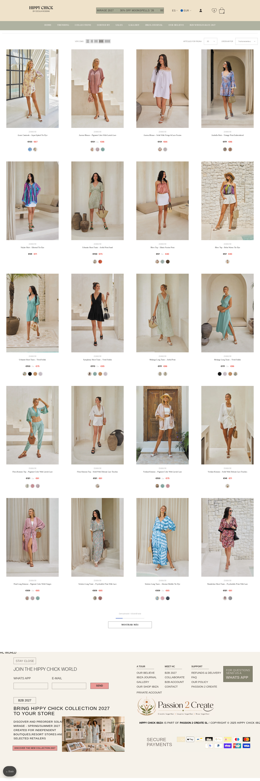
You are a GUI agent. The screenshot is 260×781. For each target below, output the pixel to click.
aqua (30, 149)
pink (100, 598)
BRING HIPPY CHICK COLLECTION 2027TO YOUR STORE (56, 711)
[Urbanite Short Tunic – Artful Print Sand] (97, 200)
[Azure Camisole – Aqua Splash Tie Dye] (32, 88)
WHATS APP (22, 678)
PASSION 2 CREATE (204, 686)
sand (95, 261)
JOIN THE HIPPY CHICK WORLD (45, 668)
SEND (99, 685)
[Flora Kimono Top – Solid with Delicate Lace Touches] (97, 425)
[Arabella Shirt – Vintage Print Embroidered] (227, 88)
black (168, 261)
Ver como (79, 41)
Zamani (32, 132)
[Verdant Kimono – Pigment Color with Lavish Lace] (162, 425)
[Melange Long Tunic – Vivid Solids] (227, 313)
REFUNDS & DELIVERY (206, 672)
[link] (170, 13)
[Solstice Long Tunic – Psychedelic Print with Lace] (97, 537)
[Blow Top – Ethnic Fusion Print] (162, 200)
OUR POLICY (199, 682)
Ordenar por (227, 41)
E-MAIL (57, 678)
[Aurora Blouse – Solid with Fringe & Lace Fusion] (162, 88)
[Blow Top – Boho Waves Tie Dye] (227, 200)
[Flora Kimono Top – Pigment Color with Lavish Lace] (32, 425)
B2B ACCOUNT (174, 682)
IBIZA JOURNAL (147, 677)
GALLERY (143, 682)
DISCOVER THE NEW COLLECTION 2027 (34, 748)
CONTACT (171, 686)
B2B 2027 (24, 700)
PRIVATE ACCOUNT (149, 692)
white (160, 149)
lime (35, 149)
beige (230, 149)
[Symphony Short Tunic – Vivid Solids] (97, 313)
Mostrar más (130, 625)
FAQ (194, 677)
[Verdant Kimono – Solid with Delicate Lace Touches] (227, 425)
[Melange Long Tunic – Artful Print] (162, 313)
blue (225, 149)
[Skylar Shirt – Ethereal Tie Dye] (32, 200)
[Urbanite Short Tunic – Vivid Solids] (32, 313)
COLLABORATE (175, 677)
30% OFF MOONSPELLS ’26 (137, 10)
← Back (10, 771)
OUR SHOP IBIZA (148, 686)
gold (97, 149)
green (103, 149)
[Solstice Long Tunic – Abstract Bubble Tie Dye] (162, 537)
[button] (88, 41)
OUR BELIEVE (146, 672)
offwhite (165, 149)
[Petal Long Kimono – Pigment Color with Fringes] (32, 537)
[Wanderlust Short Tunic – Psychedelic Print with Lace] (227, 537)
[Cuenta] (201, 11)
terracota (92, 149)
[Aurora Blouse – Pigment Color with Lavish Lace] (97, 88)
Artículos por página (192, 41)
